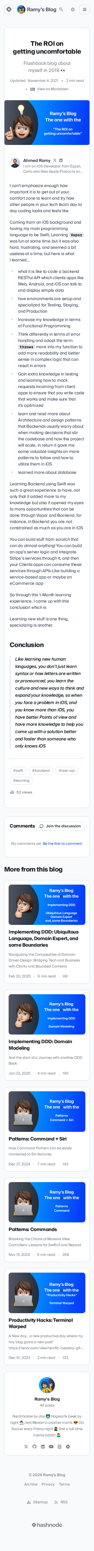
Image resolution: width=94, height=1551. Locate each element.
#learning (21, 781)
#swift (18, 771)
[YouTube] (51, 1447)
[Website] (59, 1447)
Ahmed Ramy (36, 161)
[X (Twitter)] (54, 160)
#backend (41, 771)
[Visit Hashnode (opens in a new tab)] (47, 1525)
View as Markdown (52, 89)
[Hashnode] (67, 1447)
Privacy (48, 1484)
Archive (30, 1484)
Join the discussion (63, 826)
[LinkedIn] (61, 160)
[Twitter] (26, 1447)
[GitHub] (34, 1447)
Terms (64, 1484)
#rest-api (67, 771)
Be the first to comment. (63, 844)
